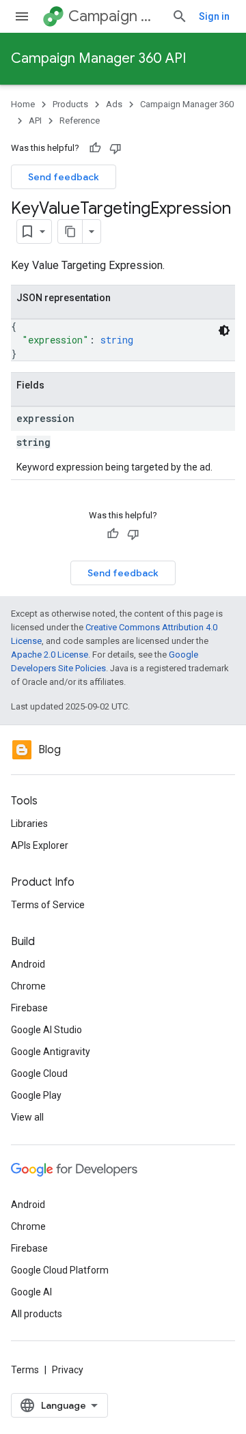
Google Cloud (39, 1073)
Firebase (29, 1007)
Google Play (36, 1095)
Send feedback (63, 177)
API (35, 120)
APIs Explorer (39, 845)
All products (36, 1313)
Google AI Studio (46, 1029)
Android (28, 964)
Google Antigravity (50, 1051)
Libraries (29, 823)
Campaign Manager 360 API (98, 58)
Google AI (31, 1292)
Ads (114, 104)
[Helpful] (95, 148)
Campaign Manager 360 (114, 16)
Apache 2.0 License (49, 654)
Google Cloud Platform (60, 1270)
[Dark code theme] (224, 330)
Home (23, 104)
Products (70, 104)
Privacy (67, 1369)
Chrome (28, 986)
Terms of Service (48, 904)
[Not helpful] (115, 148)
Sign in (214, 16)
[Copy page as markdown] (70, 231)
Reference (79, 120)
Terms (25, 1369)
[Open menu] (22, 16)
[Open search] (180, 16)
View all (27, 1117)
